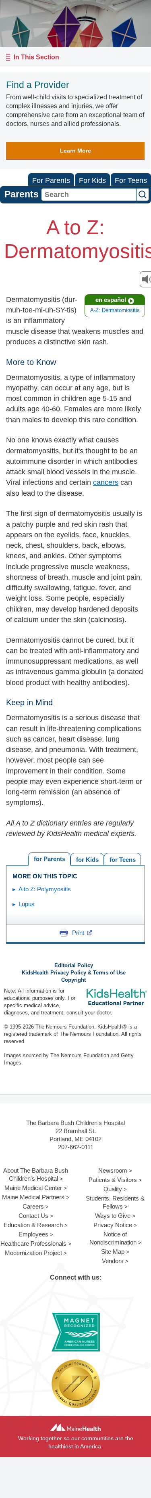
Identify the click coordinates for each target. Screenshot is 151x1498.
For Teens (131, 180)
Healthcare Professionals (33, 1243)
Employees (33, 1234)
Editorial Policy (73, 965)
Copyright (73, 980)
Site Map (112, 1251)
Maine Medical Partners (33, 1197)
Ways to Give (112, 1215)
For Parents (51, 180)
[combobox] (88, 195)
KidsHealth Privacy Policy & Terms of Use (74, 973)
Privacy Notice (112, 1224)
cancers (105, 482)
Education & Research (33, 1224)
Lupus (27, 904)
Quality (112, 1189)
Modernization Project (33, 1252)
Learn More (75, 150)
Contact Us (33, 1215)
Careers (33, 1206)
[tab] (122, 859)
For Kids (92, 180)
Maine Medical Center (33, 1187)
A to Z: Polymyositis (45, 889)
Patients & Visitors (113, 1179)
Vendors (113, 1260)
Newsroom (112, 1170)
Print (78, 932)
